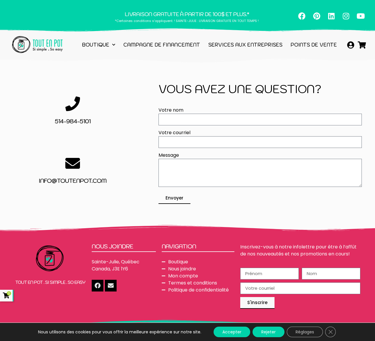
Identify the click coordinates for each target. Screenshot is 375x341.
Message (168, 155)
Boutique (95, 45)
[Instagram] (346, 15)
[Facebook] (302, 15)
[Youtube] (360, 15)
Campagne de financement (161, 45)
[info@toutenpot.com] (72, 163)
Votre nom (170, 110)
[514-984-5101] (72, 103)
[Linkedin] (331, 15)
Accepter (231, 332)
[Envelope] (111, 285)
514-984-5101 (73, 121)
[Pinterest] (316, 15)
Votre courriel (174, 133)
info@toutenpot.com (73, 181)
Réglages (305, 332)
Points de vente (314, 45)
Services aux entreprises (245, 45)
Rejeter (268, 332)
